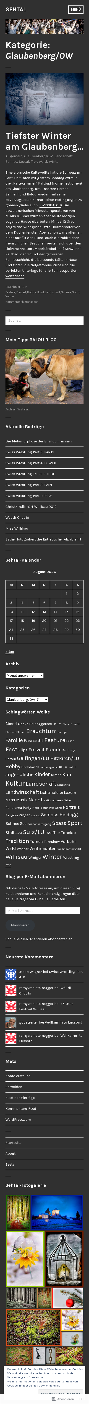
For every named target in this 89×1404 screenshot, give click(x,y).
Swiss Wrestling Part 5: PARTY (29, 452)
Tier (34, 161)
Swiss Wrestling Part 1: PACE (28, 495)
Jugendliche (19, 774)
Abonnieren (20, 925)
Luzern (70, 792)
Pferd (35, 807)
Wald (43, 161)
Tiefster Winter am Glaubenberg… (44, 141)
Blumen (10, 732)
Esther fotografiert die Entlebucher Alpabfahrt (43, 539)
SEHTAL (15, 9)
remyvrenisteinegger (36, 988)
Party (27, 807)
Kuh (66, 774)
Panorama (13, 807)
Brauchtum (41, 731)
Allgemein (13, 156)
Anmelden (13, 1087)
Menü (76, 9)
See (23, 823)
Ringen (24, 815)
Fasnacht (33, 740)
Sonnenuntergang (39, 824)
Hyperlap (53, 767)
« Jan (9, 651)
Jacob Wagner (30, 972)
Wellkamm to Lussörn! (63, 1022)
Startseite (13, 1142)
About (10, 1153)
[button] (17, 1212)
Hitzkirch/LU (64, 758)
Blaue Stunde (71, 724)
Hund (40, 292)
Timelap (68, 832)
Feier (70, 741)
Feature (10, 292)
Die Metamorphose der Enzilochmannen (38, 441)
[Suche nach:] (44, 320)
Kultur (15, 783)
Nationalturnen (53, 800)
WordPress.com (18, 1119)
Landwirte (63, 784)
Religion (11, 815)
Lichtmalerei (51, 792)
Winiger (35, 857)
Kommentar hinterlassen (21, 302)
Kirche (56, 775)
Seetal (24, 161)
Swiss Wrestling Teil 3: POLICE (30, 474)
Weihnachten (43, 848)
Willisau (16, 856)
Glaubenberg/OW (38, 156)
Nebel (67, 800)
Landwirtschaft (22, 792)
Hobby (31, 292)
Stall (9, 832)
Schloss (35, 815)
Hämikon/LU (67, 767)
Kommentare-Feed (20, 1108)
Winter (54, 161)
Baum (57, 724)
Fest (11, 749)
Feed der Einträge (20, 1098)
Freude (53, 750)
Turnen (36, 841)
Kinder (42, 774)
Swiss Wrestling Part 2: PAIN (28, 485)
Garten (10, 759)
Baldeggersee (40, 724)
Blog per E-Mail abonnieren (35, 876)
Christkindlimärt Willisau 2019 (31, 506)
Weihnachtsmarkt (69, 849)
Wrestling (71, 857)
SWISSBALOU (50, 205)
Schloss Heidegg (59, 814)
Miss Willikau (16, 528)
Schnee (11, 161)
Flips (23, 750)
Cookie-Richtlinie (49, 1385)
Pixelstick (55, 807)
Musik (22, 800)
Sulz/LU (33, 832)
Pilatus (44, 807)
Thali (48, 833)
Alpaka (23, 724)
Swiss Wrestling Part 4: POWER (30, 463)
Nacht (36, 800)
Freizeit (21, 292)
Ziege (8, 864)
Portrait (71, 807)
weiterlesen (14, 276)
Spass (59, 823)
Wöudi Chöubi (17, 517)
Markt (10, 800)
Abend (11, 723)
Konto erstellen (18, 1076)
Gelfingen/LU (33, 758)
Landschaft (64, 156)
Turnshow (52, 841)
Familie (14, 740)
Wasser (23, 849)
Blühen (20, 732)
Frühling (68, 750)
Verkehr (68, 841)
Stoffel (18, 833)
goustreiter (28, 1022)
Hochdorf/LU (30, 767)
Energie (63, 732)
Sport (76, 292)
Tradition (17, 841)
